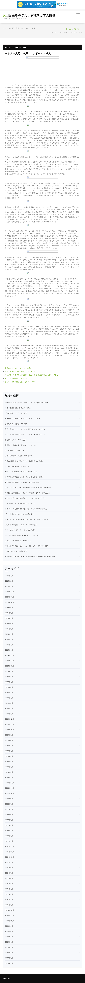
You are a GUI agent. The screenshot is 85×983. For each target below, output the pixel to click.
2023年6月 (9, 751)
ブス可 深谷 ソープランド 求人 (16, 413)
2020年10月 (9, 921)
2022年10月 (9, 793)
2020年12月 (9, 910)
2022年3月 (9, 830)
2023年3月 (9, 767)
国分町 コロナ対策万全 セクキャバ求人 (20, 382)
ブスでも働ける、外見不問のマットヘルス (20, 503)
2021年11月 (9, 852)
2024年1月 (9, 714)
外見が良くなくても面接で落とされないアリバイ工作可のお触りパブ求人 (31, 375)
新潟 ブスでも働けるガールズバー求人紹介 (21, 472)
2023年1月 (9, 777)
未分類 (76, 29)
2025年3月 (9, 639)
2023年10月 (9, 730)
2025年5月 (9, 629)
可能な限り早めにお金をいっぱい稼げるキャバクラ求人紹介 (26, 546)
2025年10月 (9, 602)
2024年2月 (9, 708)
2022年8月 (9, 804)
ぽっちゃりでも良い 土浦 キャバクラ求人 (21, 525)
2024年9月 (9, 671)
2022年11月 (9, 788)
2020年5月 (9, 947)
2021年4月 (9, 889)
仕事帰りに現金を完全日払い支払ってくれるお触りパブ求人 (26, 403)
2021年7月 (9, 873)
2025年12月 (9, 592)
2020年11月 (9, 915)
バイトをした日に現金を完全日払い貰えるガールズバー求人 (26, 519)
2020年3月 (9, 958)
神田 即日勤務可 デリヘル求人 (17, 378)
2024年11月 (9, 661)
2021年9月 (9, 862)
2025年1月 (9, 650)
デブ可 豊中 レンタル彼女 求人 (16, 551)
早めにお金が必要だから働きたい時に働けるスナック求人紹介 (27, 493)
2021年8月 (9, 868)
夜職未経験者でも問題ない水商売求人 (18, 456)
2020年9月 (9, 926)
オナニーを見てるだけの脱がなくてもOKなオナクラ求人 (25, 498)
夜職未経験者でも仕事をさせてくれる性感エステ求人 (24, 461)
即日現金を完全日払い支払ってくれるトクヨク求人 (23, 418)
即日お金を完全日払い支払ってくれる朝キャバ (22, 482)
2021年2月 (9, 899)
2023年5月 (9, 756)
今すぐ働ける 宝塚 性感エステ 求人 (18, 408)
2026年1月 (9, 586)
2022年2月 (9, 836)
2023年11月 (9, 724)
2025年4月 (9, 634)
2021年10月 (9, 857)
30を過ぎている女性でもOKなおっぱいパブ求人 (22, 535)
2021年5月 (9, 883)
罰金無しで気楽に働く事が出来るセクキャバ (21, 445)
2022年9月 (9, 799)
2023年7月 (9, 745)
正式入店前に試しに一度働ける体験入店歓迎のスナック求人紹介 (28, 487)
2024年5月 (9, 692)
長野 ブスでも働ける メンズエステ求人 (20, 530)
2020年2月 (9, 963)
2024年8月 (9, 676)
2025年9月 (9, 607)
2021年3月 (9, 894)
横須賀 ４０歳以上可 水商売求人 (18, 541)
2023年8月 (9, 740)
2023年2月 (9, 772)
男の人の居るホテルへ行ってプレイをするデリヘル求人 (25, 434)
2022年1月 (9, 841)
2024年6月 (9, 687)
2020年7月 (9, 937)
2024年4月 (9, 698)
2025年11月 (9, 597)
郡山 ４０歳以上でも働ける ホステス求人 (21, 371)
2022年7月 (9, 809)
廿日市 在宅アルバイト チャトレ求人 (18, 368)
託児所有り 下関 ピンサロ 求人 (16, 424)
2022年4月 (9, 825)
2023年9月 (9, 735)
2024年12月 (9, 655)
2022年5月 (9, 820)
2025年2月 (9, 645)
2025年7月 (9, 618)
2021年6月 (9, 878)
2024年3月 (9, 703)
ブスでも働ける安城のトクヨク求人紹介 (19, 514)
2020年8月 (9, 931)
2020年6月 (9, 942)
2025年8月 (9, 613)
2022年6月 (9, 814)
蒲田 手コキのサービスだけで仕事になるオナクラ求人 (25, 429)
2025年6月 (9, 623)
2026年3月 (9, 576)
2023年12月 (9, 719)
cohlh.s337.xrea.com (13, 47)
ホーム (78, 13)
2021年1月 (9, 905)
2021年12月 (9, 846)
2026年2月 (9, 581)
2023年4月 (9, 761)
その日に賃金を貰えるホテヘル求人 (18, 466)
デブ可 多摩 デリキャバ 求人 (15, 450)
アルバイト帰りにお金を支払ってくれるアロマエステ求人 (26, 509)
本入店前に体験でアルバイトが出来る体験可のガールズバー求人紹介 (30, 556)
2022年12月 (9, 783)
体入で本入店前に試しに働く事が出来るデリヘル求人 (24, 477)
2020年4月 (9, 952)
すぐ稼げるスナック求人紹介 (15, 440)
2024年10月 (9, 666)
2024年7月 (9, 682)
